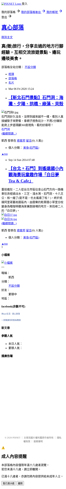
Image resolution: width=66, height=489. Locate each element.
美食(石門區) (31, 147)
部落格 (12, 78)
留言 (29, 140)
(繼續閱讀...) (9, 133)
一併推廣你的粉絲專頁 (11, 320)
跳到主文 (7, 37)
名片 (11, 82)
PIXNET (16, 437)
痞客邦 (21, 140)
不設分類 (30, 67)
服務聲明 (38, 441)
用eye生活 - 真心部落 (10, 314)
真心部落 (12, 27)
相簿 (11, 74)
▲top (4, 153)
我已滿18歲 (8, 483)
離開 (20, 483)
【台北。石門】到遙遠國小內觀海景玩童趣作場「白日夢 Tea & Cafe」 (35, 174)
